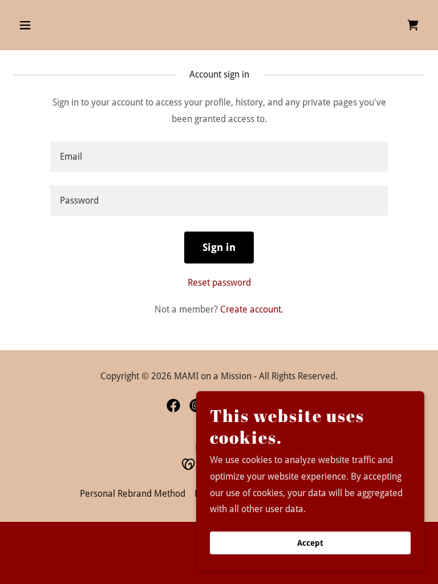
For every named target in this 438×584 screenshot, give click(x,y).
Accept (310, 543)
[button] (61, 25)
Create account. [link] (251, 309)
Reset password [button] (219, 282)
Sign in (219, 247)
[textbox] (219, 156)
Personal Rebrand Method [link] (132, 493)
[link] (413, 25)
